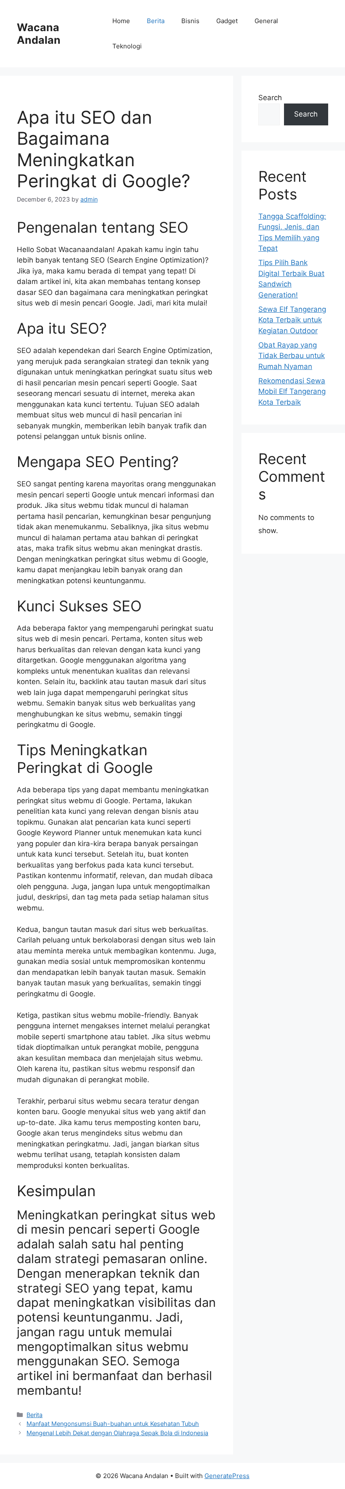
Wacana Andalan (39, 33)
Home (121, 21)
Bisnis (190, 21)
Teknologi (127, 46)
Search (270, 97)
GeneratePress (226, 1476)
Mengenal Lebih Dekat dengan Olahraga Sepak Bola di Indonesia (117, 1432)
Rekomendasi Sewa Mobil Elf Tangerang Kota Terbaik (292, 391)
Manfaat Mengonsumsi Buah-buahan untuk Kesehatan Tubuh (113, 1423)
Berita (156, 21)
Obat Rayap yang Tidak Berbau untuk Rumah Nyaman (291, 356)
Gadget (227, 21)
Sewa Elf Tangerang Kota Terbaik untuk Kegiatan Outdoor (292, 320)
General (266, 21)
